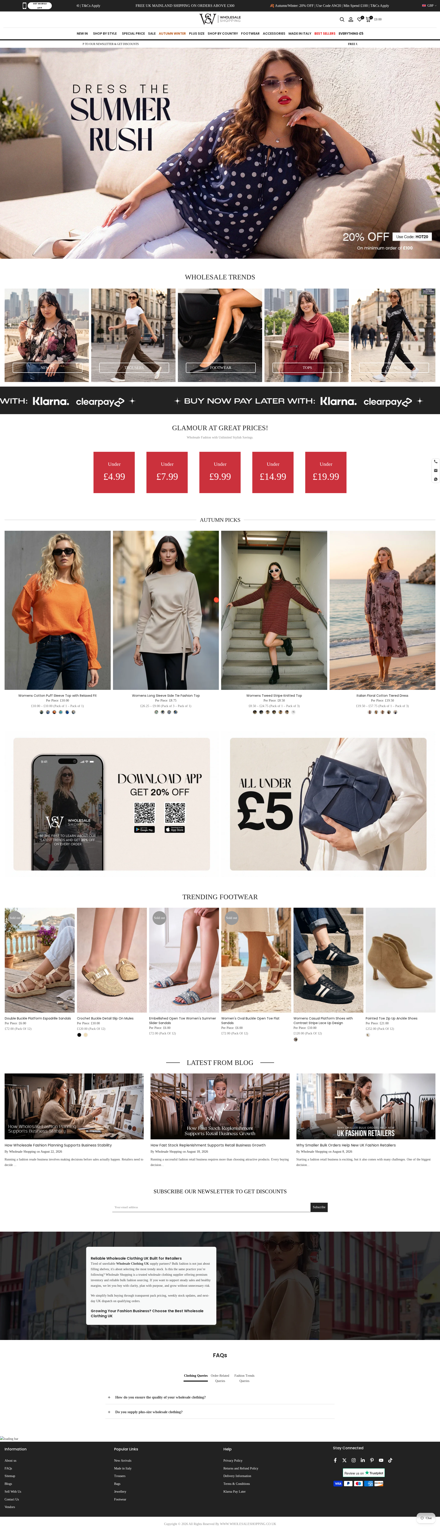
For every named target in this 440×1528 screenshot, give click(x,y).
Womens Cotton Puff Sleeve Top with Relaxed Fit (57, 695)
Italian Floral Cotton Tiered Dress (382, 695)
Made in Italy (123, 1468)
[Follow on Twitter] (344, 1460)
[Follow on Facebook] (335, 1460)
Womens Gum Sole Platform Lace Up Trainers (260, 1020)
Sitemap (10, 1476)
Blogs (8, 1484)
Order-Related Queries (220, 1378)
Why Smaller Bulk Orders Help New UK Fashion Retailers (346, 1145)
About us (10, 1460)
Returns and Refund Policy (240, 1468)
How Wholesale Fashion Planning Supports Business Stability (58, 1145)
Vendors (10, 1507)
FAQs (8, 1468)
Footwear (120, 1499)
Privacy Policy (232, 1460)
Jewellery (120, 1491)
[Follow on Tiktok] (390, 1460)
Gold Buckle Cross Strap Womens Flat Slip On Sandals (191, 1020)
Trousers (119, 1476)
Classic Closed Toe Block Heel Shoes (43, 1018)
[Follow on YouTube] (381, 1460)
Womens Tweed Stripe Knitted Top (274, 695)
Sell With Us (13, 1491)
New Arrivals (122, 1460)
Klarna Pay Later (234, 1491)
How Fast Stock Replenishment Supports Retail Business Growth (208, 1145)
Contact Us (12, 1499)
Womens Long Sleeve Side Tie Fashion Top (166, 695)
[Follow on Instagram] (353, 1460)
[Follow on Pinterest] (372, 1460)
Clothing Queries (196, 1375)
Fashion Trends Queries (244, 1378)
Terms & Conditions (236, 1484)
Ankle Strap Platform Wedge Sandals (404, 1018)
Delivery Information (237, 1476)
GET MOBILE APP (40, 5)
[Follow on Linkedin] (362, 1460)
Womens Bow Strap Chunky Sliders (330, 1018)
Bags (117, 1484)
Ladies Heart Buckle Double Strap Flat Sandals (115, 1020)
